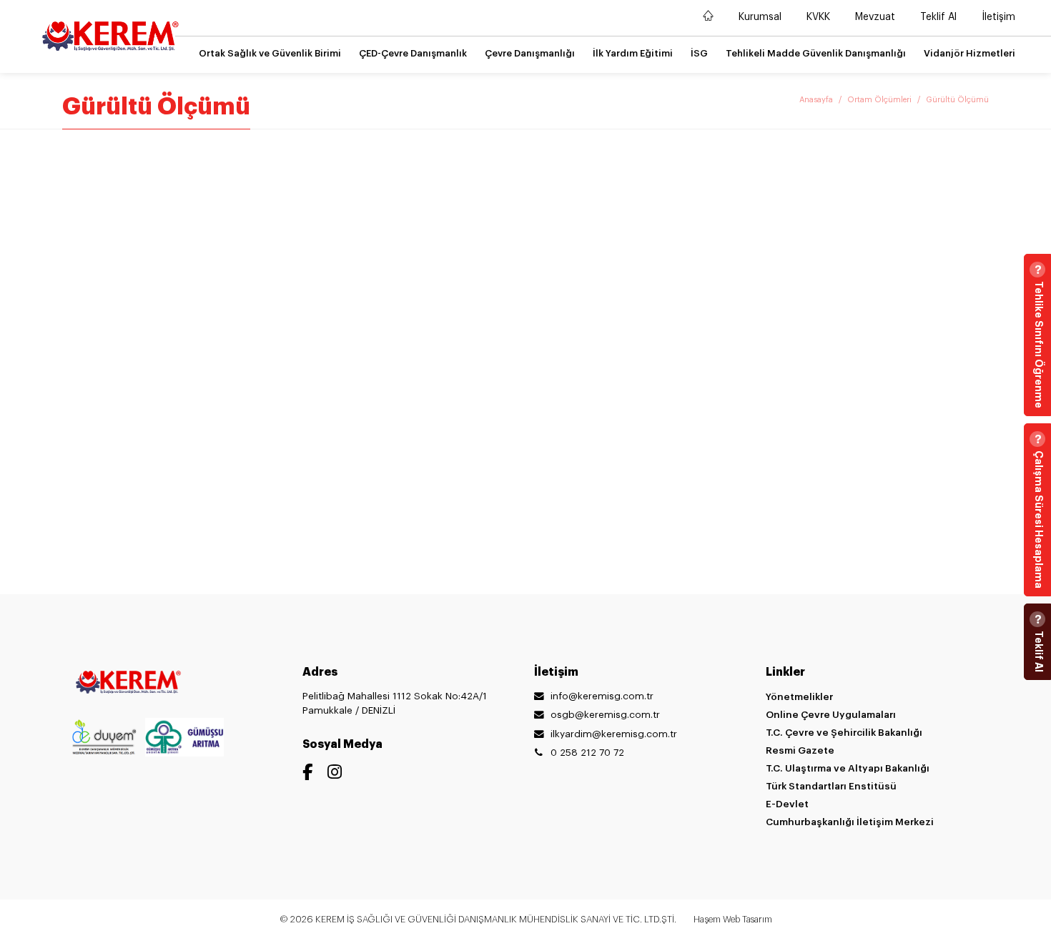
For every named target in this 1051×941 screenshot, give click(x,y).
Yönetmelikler (799, 696)
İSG (699, 53)
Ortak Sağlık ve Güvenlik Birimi (270, 53)
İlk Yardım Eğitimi (633, 53)
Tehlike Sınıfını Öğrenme (1039, 344)
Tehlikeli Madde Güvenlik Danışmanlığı (816, 53)
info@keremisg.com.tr (602, 696)
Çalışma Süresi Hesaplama (1039, 519)
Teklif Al (938, 17)
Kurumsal (760, 17)
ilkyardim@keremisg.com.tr (614, 734)
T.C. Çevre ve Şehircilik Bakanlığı (844, 732)
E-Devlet (787, 804)
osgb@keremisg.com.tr (605, 714)
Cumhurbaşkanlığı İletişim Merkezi (850, 822)
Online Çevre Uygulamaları (831, 714)
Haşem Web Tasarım (733, 919)
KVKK (818, 17)
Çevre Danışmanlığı (530, 53)
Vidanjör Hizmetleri (969, 53)
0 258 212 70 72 (587, 752)
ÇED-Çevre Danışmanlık (413, 53)
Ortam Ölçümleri (879, 100)
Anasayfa (816, 100)
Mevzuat (875, 17)
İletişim (998, 17)
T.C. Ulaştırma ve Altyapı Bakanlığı (847, 768)
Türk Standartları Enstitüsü (831, 786)
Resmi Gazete (800, 750)
